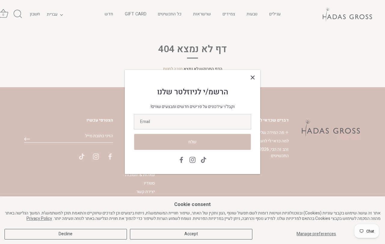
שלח (192, 142)
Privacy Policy (39, 218)
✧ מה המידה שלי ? (273, 132)
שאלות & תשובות (140, 175)
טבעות (252, 14)
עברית (52, 14)
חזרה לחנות (173, 69)
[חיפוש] (17, 14)
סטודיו (149, 183)
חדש (109, 14)
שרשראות (202, 14)
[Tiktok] (204, 160)
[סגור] (252, 77)
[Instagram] (192, 160)
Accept (191, 234)
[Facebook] (181, 160)
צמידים (229, 14)
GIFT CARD (135, 14)
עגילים (275, 14)
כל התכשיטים (169, 14)
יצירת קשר (145, 192)
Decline (65, 234)
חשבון (35, 14)
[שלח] (27, 139)
